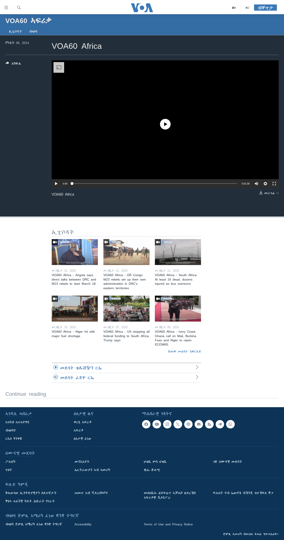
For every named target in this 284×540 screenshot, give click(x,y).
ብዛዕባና (10, 430)
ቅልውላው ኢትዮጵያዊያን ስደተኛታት (31, 493)
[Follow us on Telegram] (220, 424)
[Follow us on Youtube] (156, 424)
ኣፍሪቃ (78, 430)
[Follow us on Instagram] (167, 424)
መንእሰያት (82, 462)
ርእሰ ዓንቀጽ (13, 439)
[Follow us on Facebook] (146, 424)
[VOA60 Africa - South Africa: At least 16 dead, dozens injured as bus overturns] (178, 252)
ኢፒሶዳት (15, 31)
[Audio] (247, 7)
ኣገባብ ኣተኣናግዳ (17, 422)
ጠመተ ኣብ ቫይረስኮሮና (91, 493)
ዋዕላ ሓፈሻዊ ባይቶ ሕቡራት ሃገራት (30, 501)
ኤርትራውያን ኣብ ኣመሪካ (92, 470)
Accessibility (83, 524)
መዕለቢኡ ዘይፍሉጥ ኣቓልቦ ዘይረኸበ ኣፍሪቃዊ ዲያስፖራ (170, 495)
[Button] (13, 64)
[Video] (234, 7)
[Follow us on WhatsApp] (230, 424)
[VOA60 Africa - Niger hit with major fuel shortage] (75, 309)
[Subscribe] (199, 424)
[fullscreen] (274, 183)
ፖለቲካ (10, 462)
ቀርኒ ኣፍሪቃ (83, 422)
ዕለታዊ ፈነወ (82, 439)
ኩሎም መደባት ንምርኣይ (184, 351)
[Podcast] (188, 424)
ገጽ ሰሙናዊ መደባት (227, 462)
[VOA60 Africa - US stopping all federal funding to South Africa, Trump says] (126, 309)
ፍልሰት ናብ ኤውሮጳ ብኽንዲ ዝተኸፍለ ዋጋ (243, 493)
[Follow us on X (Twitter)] (178, 424)
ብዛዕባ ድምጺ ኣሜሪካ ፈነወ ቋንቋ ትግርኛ (33, 524)
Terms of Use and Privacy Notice (168, 524)
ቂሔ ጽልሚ (152, 470)
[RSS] (209, 424)
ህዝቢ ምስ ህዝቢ (155, 462)
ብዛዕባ (33, 31)
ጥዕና (8, 470)
